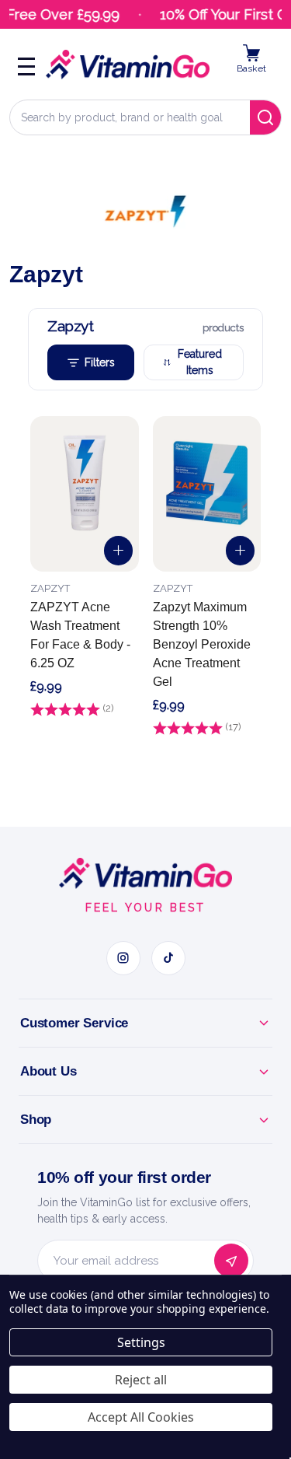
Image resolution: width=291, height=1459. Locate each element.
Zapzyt (50, 588)
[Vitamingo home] (145, 873)
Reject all (141, 1379)
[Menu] (26, 64)
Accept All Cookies (141, 1417)
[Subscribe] (231, 1261)
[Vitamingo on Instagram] (123, 958)
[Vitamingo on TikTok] (168, 958)
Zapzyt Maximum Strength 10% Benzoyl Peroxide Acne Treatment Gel (202, 644)
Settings (141, 1342)
